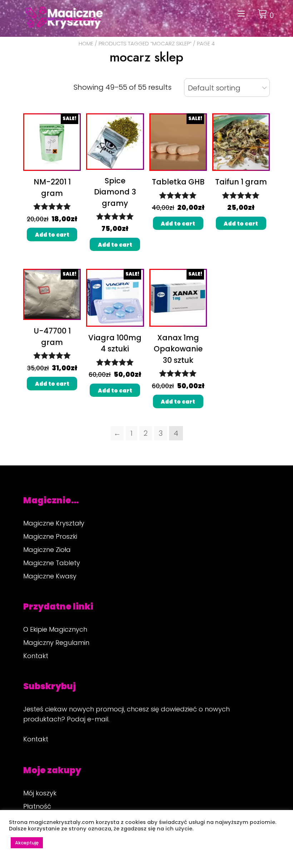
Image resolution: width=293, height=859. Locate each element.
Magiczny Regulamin (56, 642)
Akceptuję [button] (27, 842)
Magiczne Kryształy (53, 523)
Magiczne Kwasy (49, 576)
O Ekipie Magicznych (55, 629)
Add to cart (52, 234)
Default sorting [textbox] (214, 88)
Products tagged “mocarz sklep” (145, 43)
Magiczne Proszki (50, 536)
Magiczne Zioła (47, 549)
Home (86, 43)
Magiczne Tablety (51, 562)
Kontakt (35, 655)
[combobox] (227, 87)
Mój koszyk (39, 793)
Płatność (37, 806)
